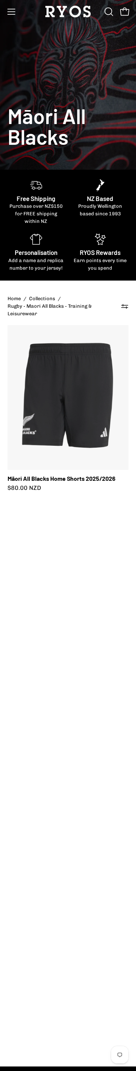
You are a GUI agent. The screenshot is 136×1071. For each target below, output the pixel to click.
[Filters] (125, 306)
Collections (42, 298)
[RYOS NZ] (68, 11)
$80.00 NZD (24, 488)
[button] (108, 11)
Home (14, 298)
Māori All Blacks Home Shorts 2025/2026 (62, 479)
